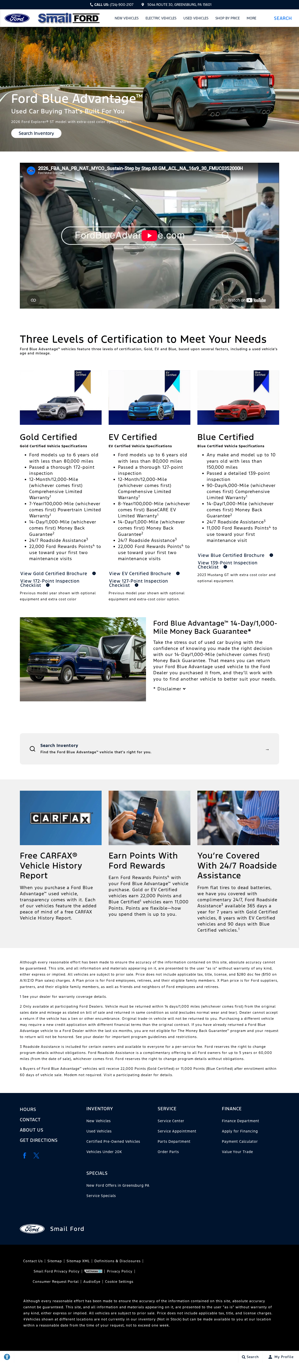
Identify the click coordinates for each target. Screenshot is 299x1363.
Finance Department (240, 1121)
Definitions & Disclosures (117, 1261)
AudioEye (91, 1281)
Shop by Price (227, 18)
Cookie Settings (119, 1281)
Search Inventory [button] (36, 133)
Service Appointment (177, 1131)
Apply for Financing (240, 1131)
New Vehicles (127, 18)
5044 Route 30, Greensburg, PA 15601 (179, 4)
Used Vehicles (195, 18)
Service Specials (101, 1196)
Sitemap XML (78, 1261)
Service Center (171, 1121)
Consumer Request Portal (56, 1281)
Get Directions (39, 1140)
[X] (36, 1155)
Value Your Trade (237, 1152)
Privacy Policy (119, 1271)
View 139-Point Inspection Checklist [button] (228, 565)
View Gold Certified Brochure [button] (54, 573)
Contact (30, 1119)
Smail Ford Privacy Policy (57, 1271)
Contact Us (33, 1261)
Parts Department (174, 1141)
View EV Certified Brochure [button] (141, 573)
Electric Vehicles (161, 18)
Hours (28, 1109)
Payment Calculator (240, 1141)
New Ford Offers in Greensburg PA (118, 1185)
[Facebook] (24, 1155)
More (251, 19)
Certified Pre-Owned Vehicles (113, 1141)
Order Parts (168, 1152)
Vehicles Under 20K (104, 1152)
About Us (31, 1130)
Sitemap (54, 1261)
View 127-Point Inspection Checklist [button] (138, 583)
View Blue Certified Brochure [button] (232, 555)
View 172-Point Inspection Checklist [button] (50, 583)
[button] (284, 18)
